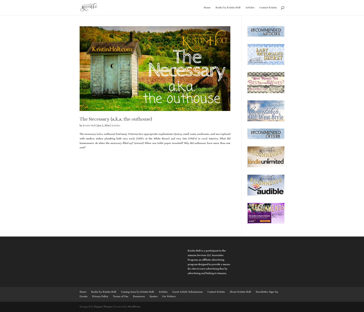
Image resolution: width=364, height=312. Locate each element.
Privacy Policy (100, 296)
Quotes (154, 296)
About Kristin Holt (240, 291)
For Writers (169, 296)
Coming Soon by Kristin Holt (137, 291)
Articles (250, 7)
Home (207, 7)
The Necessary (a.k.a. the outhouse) (116, 119)
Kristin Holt (89, 125)
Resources (139, 296)
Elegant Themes (103, 306)
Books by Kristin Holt (228, 7)
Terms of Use (120, 296)
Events (83, 296)
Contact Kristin (268, 7)
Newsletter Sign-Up (267, 291)
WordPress (134, 306)
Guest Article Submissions (187, 291)
